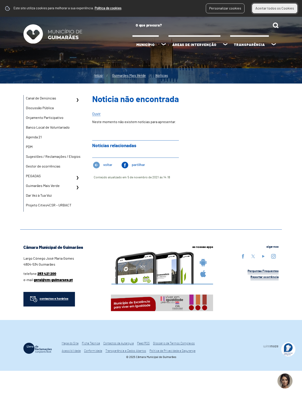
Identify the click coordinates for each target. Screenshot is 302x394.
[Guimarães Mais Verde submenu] (77, 187)
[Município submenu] (163, 44)
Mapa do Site (70, 343)
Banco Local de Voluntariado (48, 127)
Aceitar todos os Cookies (274, 8)
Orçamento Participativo (44, 118)
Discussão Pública (40, 108)
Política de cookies (108, 8)
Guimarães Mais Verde (129, 75)
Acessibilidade (71, 350)
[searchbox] (205, 25)
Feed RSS (143, 343)
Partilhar (138, 165)
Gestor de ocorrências (43, 166)
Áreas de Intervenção (194, 45)
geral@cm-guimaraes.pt (53, 280)
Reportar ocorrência (264, 277)
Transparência (249, 45)
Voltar (107, 165)
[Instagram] (273, 256)
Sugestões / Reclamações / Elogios (53, 156)
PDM (29, 147)
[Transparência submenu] (274, 44)
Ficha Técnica (91, 343)
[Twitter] (253, 256)
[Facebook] (243, 256)
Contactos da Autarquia (118, 343)
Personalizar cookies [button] (225, 8)
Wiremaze (271, 346)
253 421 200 (46, 274)
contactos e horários (54, 298)
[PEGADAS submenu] (77, 178)
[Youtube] (263, 256)
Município (145, 45)
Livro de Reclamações (37, 348)
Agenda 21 (34, 137)
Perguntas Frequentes (263, 271)
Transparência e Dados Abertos (125, 350)
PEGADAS (33, 176)
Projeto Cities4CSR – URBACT (48, 205)
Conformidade (93, 350)
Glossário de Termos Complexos (174, 343)
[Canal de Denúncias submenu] (77, 100)
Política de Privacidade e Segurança (172, 350)
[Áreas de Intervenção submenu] (225, 44)
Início (98, 75)
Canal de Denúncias (41, 98)
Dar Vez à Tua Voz (39, 195)
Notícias (161, 75)
